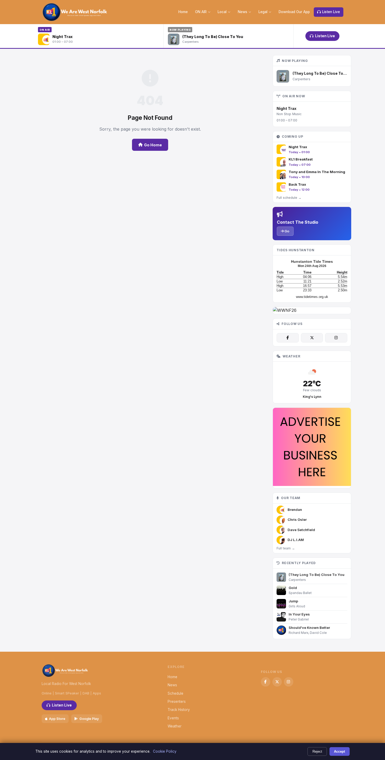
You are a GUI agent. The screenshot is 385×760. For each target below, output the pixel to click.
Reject (317, 751)
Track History (179, 710)
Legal (262, 12)
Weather (175, 726)
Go (286, 231)
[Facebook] (288, 337)
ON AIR (201, 12)
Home (183, 12)
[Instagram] (336, 337)
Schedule (175, 693)
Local (222, 12)
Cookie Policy (165, 751)
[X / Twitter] (312, 337)
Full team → (286, 548)
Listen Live (331, 12)
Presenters (177, 701)
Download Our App (294, 12)
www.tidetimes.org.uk (312, 297)
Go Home (153, 145)
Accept (339, 751)
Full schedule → (289, 198)
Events (173, 718)
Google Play (89, 719)
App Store (57, 719)
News (242, 12)
